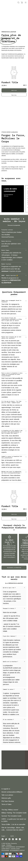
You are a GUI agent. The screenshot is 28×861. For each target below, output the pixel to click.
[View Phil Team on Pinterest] (9, 839)
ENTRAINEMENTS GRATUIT (17, 850)
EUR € (12, 836)
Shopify (3, 845)
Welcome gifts (6, 798)
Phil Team (8, 843)
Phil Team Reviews (7, 801)
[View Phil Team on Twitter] (6, 839)
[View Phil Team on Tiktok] (20, 839)
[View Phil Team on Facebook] (2, 839)
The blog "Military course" (9, 810)
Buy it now (14, 95)
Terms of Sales (6, 804)
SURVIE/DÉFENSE (10, 847)
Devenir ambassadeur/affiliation (11, 792)
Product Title (9, 82)
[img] (25, 85)
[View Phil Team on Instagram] (13, 839)
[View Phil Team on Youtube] (16, 839)
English (3, 836)
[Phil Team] (8, 2)
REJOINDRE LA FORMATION (14, 567)
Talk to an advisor (7, 795)
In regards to (5, 789)
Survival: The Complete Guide (11, 816)
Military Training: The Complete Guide (14, 813)
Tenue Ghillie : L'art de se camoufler (13, 824)
